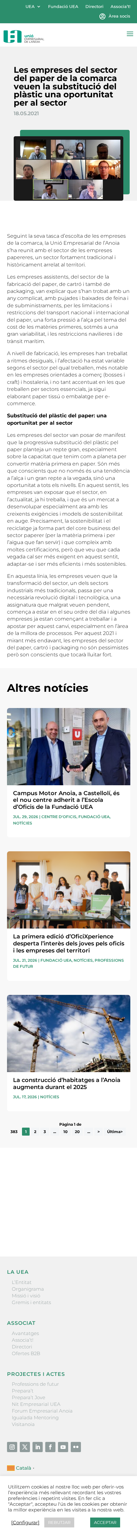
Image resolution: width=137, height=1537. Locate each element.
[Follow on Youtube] (63, 1447)
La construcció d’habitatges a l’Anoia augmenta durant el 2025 (66, 1084)
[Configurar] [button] (25, 1523)
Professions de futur (35, 1384)
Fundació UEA (63, 6)
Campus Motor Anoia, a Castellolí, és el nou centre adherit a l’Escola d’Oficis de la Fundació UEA (66, 800)
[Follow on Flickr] (76, 1447)
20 (77, 1131)
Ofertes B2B (26, 1353)
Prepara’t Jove (28, 1397)
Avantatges (25, 1333)
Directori (94, 6)
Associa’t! (120, 6)
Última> (115, 1131)
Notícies (22, 823)
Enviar (115, 1230)
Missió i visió (26, 1296)
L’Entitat (22, 1282)
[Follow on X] (25, 1447)
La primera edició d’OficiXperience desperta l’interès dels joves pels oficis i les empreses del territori (68, 943)
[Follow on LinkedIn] (37, 1447)
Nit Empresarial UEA (36, 1404)
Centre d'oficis (58, 816)
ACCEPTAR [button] (105, 1522)
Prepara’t (22, 1391)
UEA (30, 6)
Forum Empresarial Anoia (42, 1411)
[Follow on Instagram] (12, 1447)
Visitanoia (23, 1424)
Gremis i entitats (31, 1302)
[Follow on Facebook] (50, 1447)
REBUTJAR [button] (59, 1522)
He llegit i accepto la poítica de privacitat (53, 1218)
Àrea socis (119, 16)
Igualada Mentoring (35, 1417)
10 (65, 1131)
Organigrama (28, 1289)
